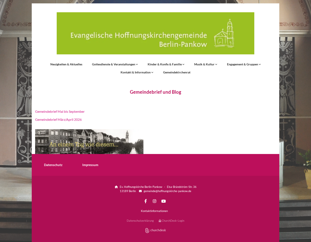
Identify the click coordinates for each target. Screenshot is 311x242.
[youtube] (163, 201)
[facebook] (145, 201)
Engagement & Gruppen (243, 64)
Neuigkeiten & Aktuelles (66, 64)
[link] (115, 64)
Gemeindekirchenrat (176, 72)
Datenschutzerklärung (140, 220)
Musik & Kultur (204, 64)
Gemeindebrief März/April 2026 (58, 119)
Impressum (90, 165)
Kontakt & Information (136, 72)
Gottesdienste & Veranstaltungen (114, 64)
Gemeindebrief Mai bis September (60, 111)
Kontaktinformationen (154, 211)
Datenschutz (53, 165)
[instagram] (154, 201)
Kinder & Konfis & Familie (165, 64)
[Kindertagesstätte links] (183, 64)
